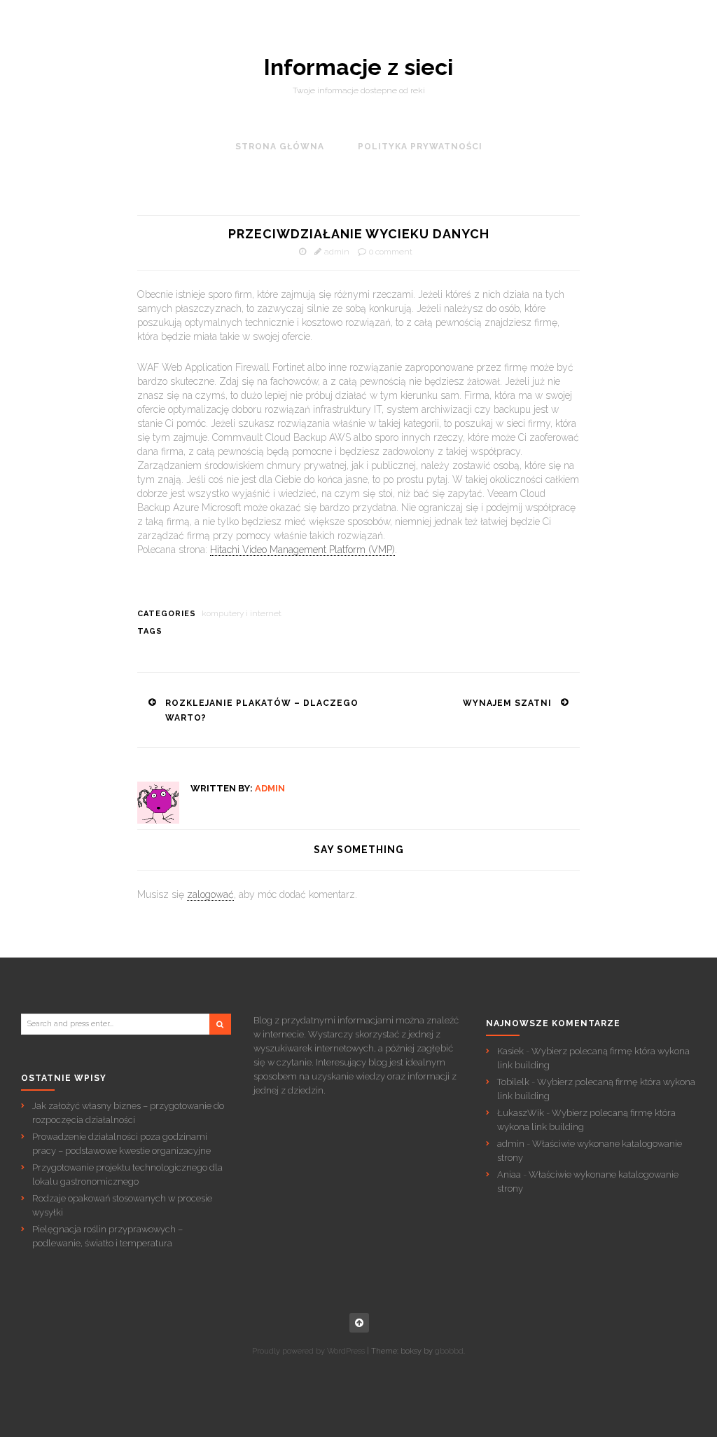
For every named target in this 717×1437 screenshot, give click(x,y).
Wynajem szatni (507, 703)
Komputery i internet (241, 613)
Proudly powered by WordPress (308, 1351)
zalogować (210, 894)
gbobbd (449, 1351)
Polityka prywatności (420, 146)
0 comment (390, 252)
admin (336, 252)
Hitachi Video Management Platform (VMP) (302, 549)
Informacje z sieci (358, 67)
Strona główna (279, 146)
